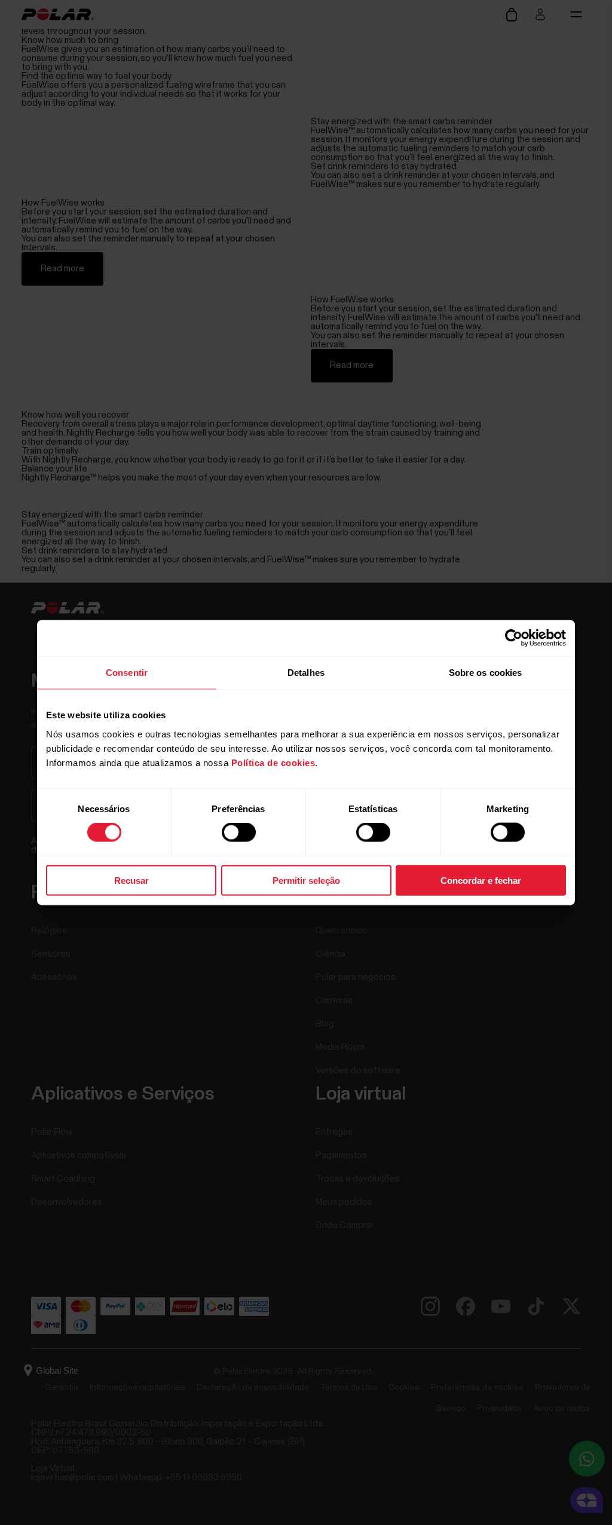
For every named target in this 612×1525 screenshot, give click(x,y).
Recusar (131, 880)
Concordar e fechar (480, 880)
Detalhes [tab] (306, 672)
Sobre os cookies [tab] (485, 672)
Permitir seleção (306, 880)
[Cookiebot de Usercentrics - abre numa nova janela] (513, 638)
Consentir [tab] (127, 672)
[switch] (239, 832)
